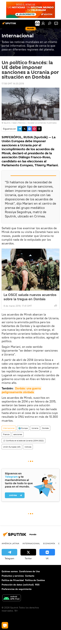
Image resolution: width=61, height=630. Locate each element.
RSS (37, 584)
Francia (6, 434)
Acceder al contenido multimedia (42, 123)
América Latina (10, 543)
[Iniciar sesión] (43, 23)
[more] (55, 305)
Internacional (8, 428)
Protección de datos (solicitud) (18, 584)
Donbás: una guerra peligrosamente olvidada (21, 390)
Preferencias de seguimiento (17, 589)
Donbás (45, 428)
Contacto (29, 575)
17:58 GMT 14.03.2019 (13, 83)
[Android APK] (11, 598)
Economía (49, 543)
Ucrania (35, 428)
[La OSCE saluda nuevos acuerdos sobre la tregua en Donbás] (30, 270)
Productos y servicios (13, 575)
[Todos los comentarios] (5, 625)
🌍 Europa (23, 428)
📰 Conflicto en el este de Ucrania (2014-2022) (23, 440)
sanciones (17, 434)
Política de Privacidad (13, 580)
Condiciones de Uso (29, 571)
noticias (28, 447)
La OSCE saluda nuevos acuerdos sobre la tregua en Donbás (30, 297)
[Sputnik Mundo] (10, 24)
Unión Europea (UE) (12, 447)
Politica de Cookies (35, 580)
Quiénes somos (10, 571)
